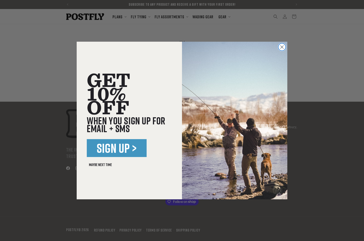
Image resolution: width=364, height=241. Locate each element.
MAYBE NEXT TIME (100, 164)
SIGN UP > (117, 148)
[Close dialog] (282, 47)
